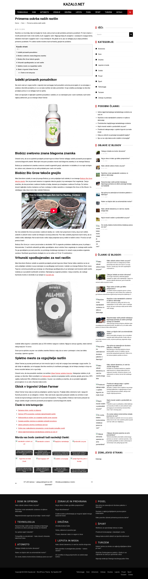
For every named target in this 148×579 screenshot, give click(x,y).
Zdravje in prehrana (104, 98)
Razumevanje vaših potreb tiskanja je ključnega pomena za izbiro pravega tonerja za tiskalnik (116, 184)
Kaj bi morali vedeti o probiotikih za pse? (115, 218)
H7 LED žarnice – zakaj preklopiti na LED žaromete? (38, 483)
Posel (88, 12)
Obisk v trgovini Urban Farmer (28, 69)
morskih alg (50, 275)
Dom (34, 12)
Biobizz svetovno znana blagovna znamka (32, 56)
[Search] (131, 34)
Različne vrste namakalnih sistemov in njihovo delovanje (119, 300)
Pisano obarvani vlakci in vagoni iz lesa (69, 534)
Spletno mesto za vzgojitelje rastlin (30, 66)
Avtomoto (44, 12)
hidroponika (46, 376)
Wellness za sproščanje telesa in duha (109, 528)
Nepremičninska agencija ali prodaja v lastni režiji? (32, 516)
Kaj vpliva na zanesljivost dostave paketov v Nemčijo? (118, 346)
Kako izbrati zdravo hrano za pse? (113, 166)
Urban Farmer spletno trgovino (61, 373)
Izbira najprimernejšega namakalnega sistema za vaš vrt (37, 432)
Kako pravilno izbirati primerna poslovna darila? (112, 518)
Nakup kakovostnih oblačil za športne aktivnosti (112, 536)
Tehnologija (22, 12)
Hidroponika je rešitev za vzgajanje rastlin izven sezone (37, 418)
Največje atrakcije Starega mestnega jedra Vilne (112, 559)
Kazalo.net (74, 4)
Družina (68, 12)
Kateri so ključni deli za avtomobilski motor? (116, 201)
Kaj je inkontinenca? (62, 509)
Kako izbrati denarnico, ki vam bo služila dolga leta (118, 366)
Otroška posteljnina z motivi (65, 482)
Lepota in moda (103, 65)
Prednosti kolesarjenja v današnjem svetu (110, 532)
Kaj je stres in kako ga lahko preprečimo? (115, 158)
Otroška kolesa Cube (62, 526)
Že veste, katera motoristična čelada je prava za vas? (33, 557)
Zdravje (56, 12)
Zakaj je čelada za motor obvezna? (113, 151)
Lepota (79, 12)
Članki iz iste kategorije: (28, 72)
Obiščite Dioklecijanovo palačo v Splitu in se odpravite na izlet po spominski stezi (111, 553)
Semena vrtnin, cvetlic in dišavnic (29, 410)
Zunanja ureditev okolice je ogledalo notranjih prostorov (37, 421)
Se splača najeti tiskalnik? (24, 532)
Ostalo (119, 12)
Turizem (108, 12)
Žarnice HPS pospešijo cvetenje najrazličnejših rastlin (37, 414)
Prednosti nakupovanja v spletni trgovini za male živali (118, 385)
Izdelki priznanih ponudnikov (27, 52)
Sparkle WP (57, 572)
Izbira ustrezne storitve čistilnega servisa (33, 425)
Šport (97, 12)
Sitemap (98, 459)
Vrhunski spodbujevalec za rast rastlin (31, 62)
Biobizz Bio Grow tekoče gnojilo (29, 59)
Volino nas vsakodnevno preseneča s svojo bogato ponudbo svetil (41, 428)
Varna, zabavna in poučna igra (65, 530)
